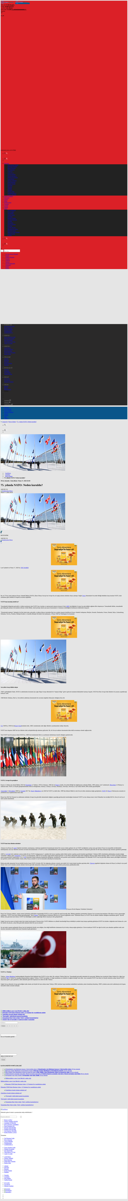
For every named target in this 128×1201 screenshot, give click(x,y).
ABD (67, 606)
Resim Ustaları (12, 218)
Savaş (84, 595)
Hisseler (10, 187)
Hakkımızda (7, 389)
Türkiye (7, 260)
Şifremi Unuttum (8, 382)
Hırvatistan (12, 791)
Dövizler (10, 185)
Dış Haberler (7, 409)
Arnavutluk (4, 791)
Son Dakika (7, 372)
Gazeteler (6, 371)
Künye (6, 388)
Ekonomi (6, 198)
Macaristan (113, 785)
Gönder (3, 1026)
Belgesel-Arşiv (12, 230)
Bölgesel (6, 407)
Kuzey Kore (18, 726)
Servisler (6, 163)
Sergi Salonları (12, 210)
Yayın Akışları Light (9, 337)
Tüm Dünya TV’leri (9, 342)
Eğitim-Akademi (8, 412)
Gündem (7, 474)
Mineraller (10, 223)
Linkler (10, 235)
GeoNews (8, 473)
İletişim (6, 386)
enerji (15, 848)
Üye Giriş (7, 378)
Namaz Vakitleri (12, 180)
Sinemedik (10, 213)
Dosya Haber (7, 410)
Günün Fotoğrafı (12, 219)
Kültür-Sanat (7, 202)
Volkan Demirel (9, 257)
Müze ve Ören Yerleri (14, 232)
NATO (104, 791)
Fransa (36, 915)
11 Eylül (8, 854)
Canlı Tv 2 (11, 173)
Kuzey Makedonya (36, 791)
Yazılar (6, 207)
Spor (5, 417)
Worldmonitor (8, 331)
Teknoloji (8, 265)
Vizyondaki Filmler (13, 165)
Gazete (6, 205)
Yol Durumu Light (9, 326)
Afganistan (17, 855)
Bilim (5, 201)
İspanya (57, 785)
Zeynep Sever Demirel (11, 254)
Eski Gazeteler (12, 224)
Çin (2, 726)
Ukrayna (92, 863)
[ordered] (12, 1026)
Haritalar (10, 216)
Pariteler (10, 190)
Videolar (6, 402)
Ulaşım (7, 259)
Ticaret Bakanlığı (10, 263)
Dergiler (10, 226)
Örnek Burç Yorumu (9, 352)
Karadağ (23, 791)
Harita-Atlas (11, 191)
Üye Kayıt (7, 380)
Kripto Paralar (11, 184)
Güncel (6, 413)
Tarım (7, 266)
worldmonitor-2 (12, 193)
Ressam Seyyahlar (13, 229)
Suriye (7, 268)
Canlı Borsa (11, 179)
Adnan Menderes (10, 976)
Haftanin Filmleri (12, 166)
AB (25, 857)
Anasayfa (4, 421)
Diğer (5, 209)
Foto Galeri (11, 212)
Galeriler (6, 400)
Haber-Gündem (8, 196)
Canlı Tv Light (8, 343)
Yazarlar (6, 204)
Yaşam (6, 199)
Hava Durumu (12, 168)
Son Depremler (8, 340)
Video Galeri (11, 215)
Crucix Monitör (12, 194)
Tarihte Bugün (12, 227)
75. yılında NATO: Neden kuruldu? (26, 421)
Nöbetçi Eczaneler (13, 177)
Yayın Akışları (11, 174)
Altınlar (10, 188)
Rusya (109, 791)
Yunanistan (28, 785)
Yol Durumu (11, 169)
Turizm (7, 262)
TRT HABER (25, 567)
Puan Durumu (11, 182)
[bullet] (13, 1026)
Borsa (8, 1120)
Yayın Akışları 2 (12, 176)
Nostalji (10, 221)
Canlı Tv (10, 171)
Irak (7, 978)
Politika (6, 415)
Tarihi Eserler (11, 234)
